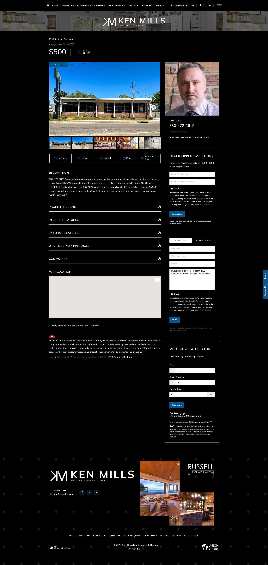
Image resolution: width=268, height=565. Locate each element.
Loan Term (174, 357)
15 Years (200, 357)
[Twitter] (205, 5)
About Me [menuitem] (84, 536)
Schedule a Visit (203, 240)
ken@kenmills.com (178, 132)
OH (68, 357)
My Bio (206, 137)
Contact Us (180, 240)
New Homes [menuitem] (150, 536)
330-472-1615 (180, 6)
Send (174, 320)
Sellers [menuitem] (146, 6)
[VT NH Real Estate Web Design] (210, 547)
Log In (265, 276)
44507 (103, 357)
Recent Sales (185, 137)
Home (52, 357)
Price (171, 365)
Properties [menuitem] (68, 6)
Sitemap (154, 545)
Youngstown (91, 357)
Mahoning (77, 357)
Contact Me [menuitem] (191, 536)
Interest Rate (175, 389)
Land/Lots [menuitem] (99, 6)
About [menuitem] (54, 6)
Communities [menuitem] (84, 6)
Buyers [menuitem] (133, 6)
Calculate (177, 405)
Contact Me (265, 290)
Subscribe (177, 214)
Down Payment (176, 377)
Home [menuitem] (48, 5)
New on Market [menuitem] (117, 6)
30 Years (188, 357)
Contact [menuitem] (159, 6)
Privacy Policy (205, 205)
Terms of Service (177, 331)
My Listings (174, 137)
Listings (61, 357)
